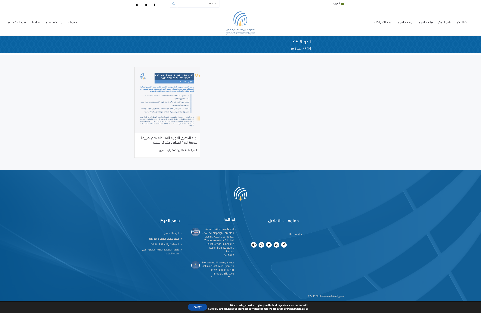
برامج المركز (445, 22)
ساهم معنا (295, 234)
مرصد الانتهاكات (383, 22)
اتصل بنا (36, 22)
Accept (197, 307)
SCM (308, 49)
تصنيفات (72, 22)
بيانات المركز (426, 22)
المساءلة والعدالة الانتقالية (165, 244)
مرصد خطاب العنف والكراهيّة (164, 239)
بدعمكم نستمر (54, 22)
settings (213, 309)
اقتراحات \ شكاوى (16, 22)
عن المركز (462, 22)
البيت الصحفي (171, 233)
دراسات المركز (405, 22)
